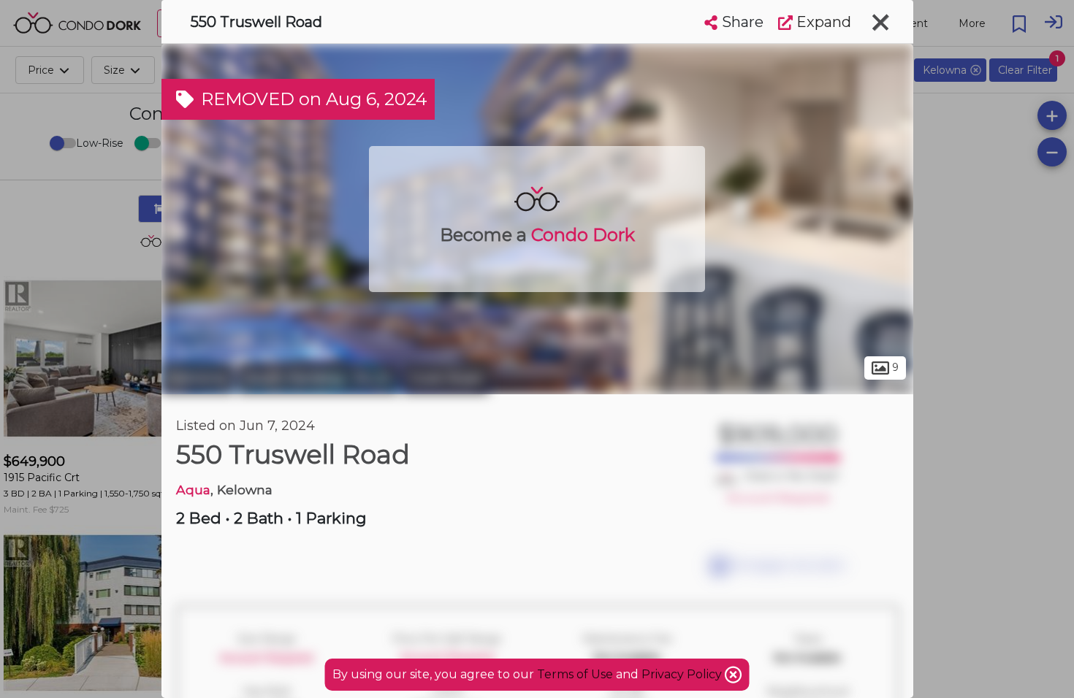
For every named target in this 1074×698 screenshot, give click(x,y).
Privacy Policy (683, 674)
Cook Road (445, 378)
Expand (822, 22)
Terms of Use (575, 674)
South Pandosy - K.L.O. (318, 378)
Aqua (193, 489)
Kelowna (197, 378)
